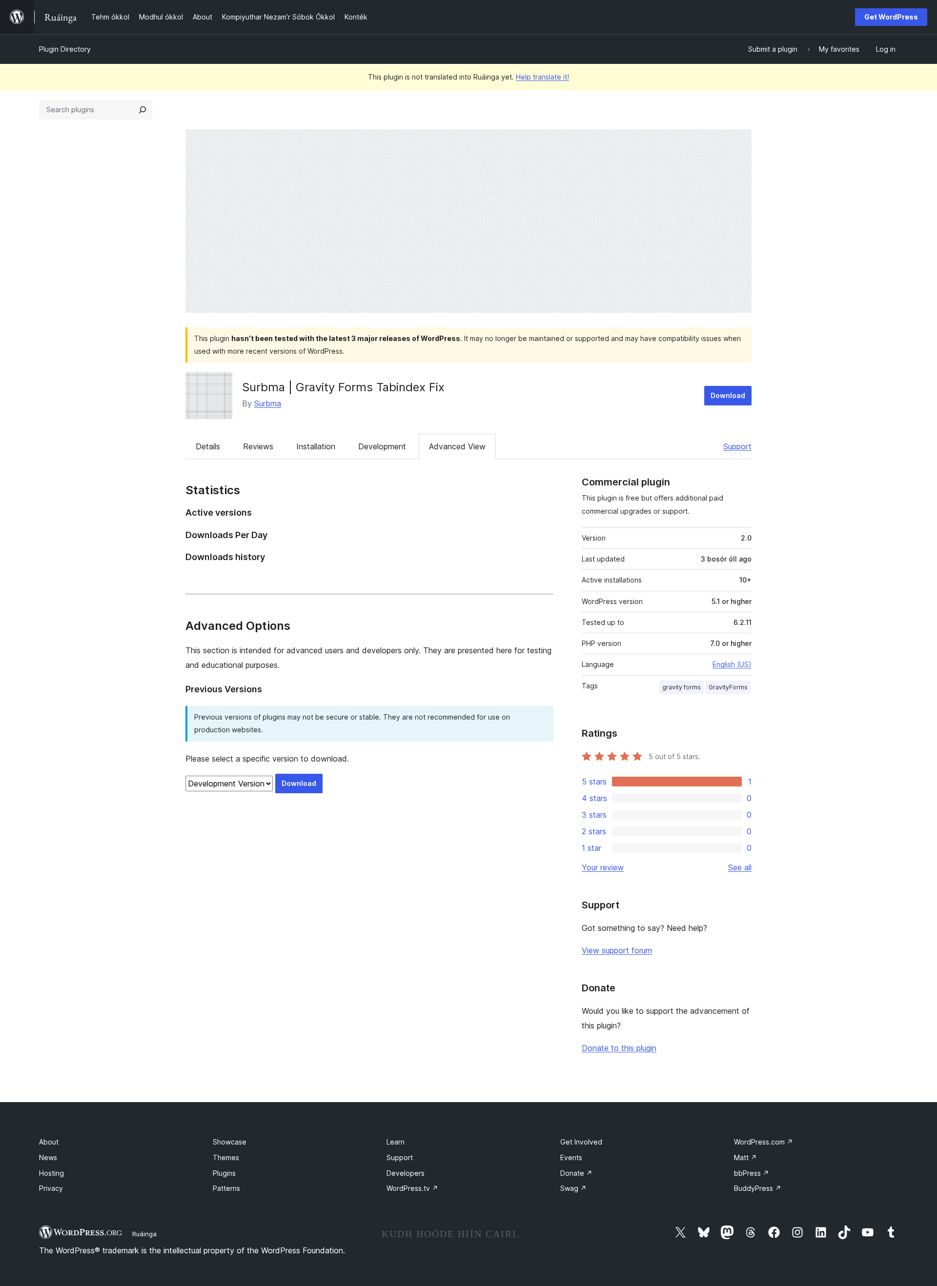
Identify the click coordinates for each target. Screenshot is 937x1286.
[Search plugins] (142, 110)
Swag (573, 1188)
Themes (226, 1157)
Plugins (224, 1173)
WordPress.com (763, 1142)
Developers (406, 1173)
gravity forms (681, 687)
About (49, 1142)
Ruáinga (144, 1234)
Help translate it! (542, 77)
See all (740, 867)
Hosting (51, 1173)
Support (737, 446)
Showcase (229, 1142)
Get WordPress (891, 17)
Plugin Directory (65, 49)
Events (571, 1157)
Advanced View (457, 446)
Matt (745, 1157)
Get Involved (581, 1142)
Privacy (51, 1188)
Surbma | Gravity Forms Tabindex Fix (343, 387)
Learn (396, 1142)
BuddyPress (757, 1188)
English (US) (732, 664)
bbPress (751, 1173)
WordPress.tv (412, 1188)
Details (208, 446)
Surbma (267, 403)
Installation (315, 446)
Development (382, 446)
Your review (603, 867)
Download (728, 395)
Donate (576, 1173)
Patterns (226, 1188)
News (48, 1157)
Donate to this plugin (619, 1048)
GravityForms (728, 687)
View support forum (617, 950)
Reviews (258, 446)
